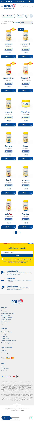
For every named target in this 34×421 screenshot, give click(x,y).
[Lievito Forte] (8, 204)
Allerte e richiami (5, 322)
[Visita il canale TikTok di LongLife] (12, 1)
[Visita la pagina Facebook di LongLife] (1, 1)
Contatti (3, 366)
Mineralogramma (5, 315)
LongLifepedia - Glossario (7, 313)
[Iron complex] (25, 170)
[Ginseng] (25, 136)
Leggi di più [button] (23, 262)
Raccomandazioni (6, 319)
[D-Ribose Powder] (25, 102)
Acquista (7, 57)
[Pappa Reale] (25, 204)
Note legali (3, 334)
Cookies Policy (5, 338)
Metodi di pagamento (6, 353)
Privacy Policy (28, 259)
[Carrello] (26, 7)
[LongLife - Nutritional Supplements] (10, 6)
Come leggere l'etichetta (7, 317)
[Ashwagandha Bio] (25, 34)
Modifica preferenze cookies (8, 340)
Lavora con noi (5, 368)
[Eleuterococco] (8, 136)
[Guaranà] (8, 170)
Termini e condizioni (6, 332)
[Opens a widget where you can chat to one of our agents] (6, 418)
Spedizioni (3, 350)
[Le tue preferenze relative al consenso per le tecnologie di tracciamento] (31, 418)
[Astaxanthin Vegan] (8, 68)
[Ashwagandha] (8, 34)
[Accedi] (31, 7)
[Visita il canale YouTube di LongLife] (9, 1)
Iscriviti (17, 255)
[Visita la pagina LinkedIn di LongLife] (7, 1)
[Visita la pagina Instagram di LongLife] (4, 1)
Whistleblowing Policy (6, 343)
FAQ (2, 324)
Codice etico (4, 311)
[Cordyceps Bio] (8, 102)
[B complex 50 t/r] (25, 68)
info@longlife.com (19, 1)
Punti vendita (4, 371)
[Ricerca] (22, 7)
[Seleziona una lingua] (30, 1)
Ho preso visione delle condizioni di (18, 259)
